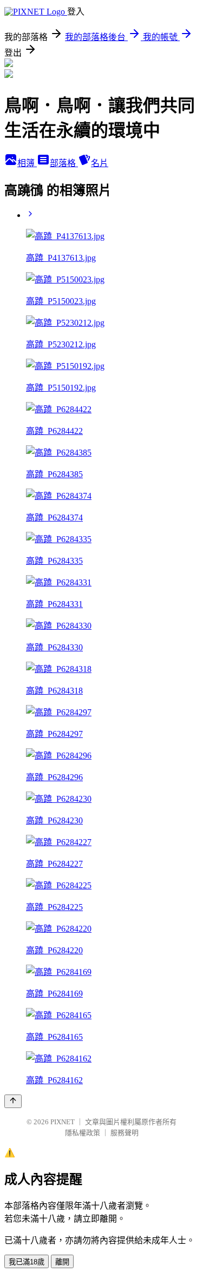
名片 (99, 163)
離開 (62, 1262)
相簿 (27, 163)
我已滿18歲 (26, 1262)
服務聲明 (124, 1133)
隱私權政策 (82, 1133)
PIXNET (62, 1122)
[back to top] (13, 1101)
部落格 (64, 163)
